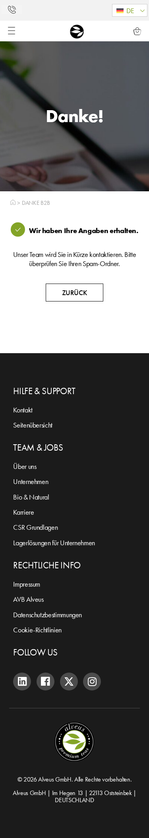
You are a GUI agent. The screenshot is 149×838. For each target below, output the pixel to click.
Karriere (23, 512)
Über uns (24, 466)
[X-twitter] (69, 681)
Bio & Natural (31, 497)
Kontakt (22, 409)
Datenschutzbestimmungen (47, 614)
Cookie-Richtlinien (37, 629)
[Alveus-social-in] (22, 681)
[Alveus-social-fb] (45, 681)
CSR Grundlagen (35, 527)
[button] (129, 10)
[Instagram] (92, 681)
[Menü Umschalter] (11, 31)
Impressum (26, 584)
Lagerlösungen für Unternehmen (54, 542)
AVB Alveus (28, 599)
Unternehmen (30, 481)
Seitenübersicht (32, 425)
